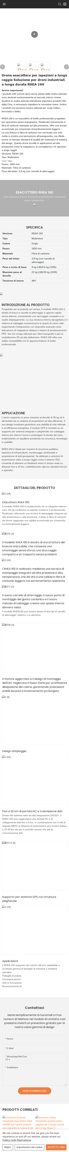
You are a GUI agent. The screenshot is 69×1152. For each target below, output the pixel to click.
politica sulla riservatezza (17, 1140)
